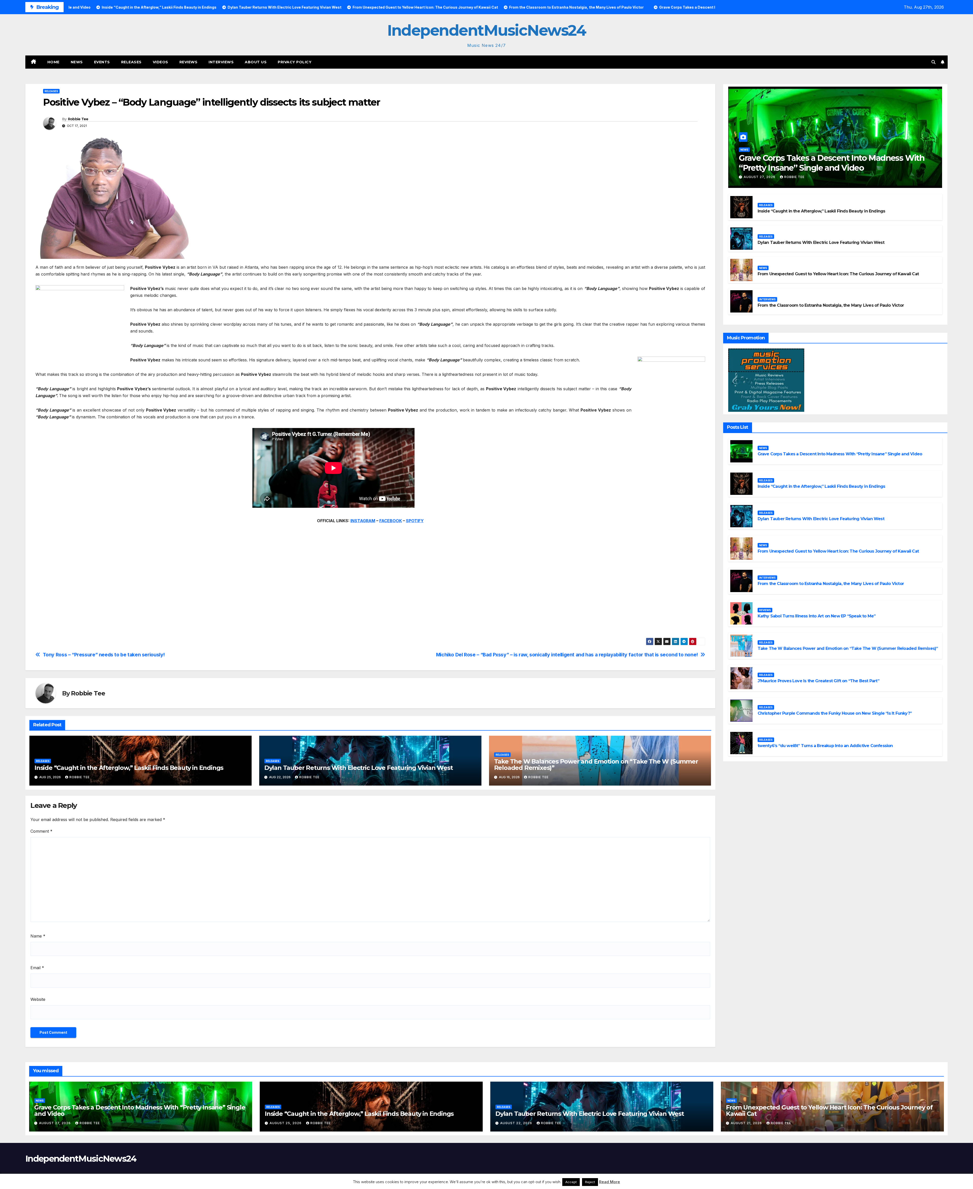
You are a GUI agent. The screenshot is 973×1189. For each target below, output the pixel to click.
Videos (160, 62)
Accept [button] (571, 1182)
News (77, 62)
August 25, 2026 (286, 1123)
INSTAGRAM (362, 520)
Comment (41, 831)
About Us (256, 62)
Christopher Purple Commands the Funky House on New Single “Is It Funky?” (835, 713)
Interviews (221, 62)
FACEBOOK (390, 520)
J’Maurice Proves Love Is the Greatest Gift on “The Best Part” (818, 680)
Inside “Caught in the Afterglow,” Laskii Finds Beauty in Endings (128, 767)
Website (37, 999)
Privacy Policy (294, 62)
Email (37, 967)
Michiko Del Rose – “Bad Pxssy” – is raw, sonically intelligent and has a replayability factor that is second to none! (567, 655)
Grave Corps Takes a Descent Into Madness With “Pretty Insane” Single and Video (831, 162)
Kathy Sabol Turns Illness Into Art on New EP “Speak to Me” (817, 616)
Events (102, 62)
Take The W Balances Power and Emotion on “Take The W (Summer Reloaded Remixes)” (596, 764)
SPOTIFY (415, 520)
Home (53, 62)
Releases (131, 62)
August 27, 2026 (760, 177)
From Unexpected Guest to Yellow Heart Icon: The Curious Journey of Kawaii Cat (838, 273)
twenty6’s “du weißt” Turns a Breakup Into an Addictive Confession (825, 745)
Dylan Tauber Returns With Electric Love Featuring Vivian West (358, 767)
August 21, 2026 (747, 1123)
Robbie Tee (78, 119)
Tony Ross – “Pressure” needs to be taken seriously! (104, 655)
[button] (933, 62)
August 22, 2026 (516, 1123)
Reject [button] (590, 1182)
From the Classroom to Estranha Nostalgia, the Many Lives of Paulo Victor (831, 305)
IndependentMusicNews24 (486, 30)
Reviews (188, 62)
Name (37, 936)
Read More (609, 1181)
